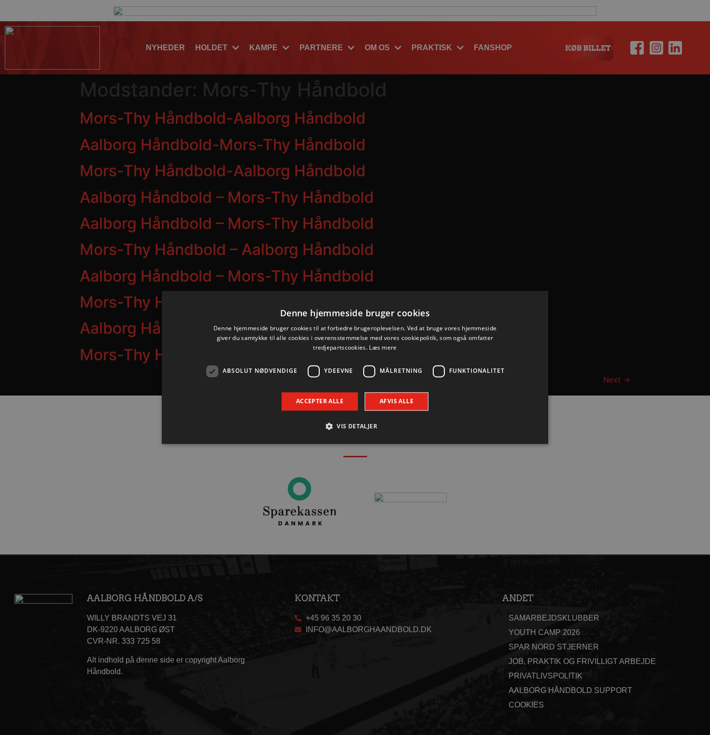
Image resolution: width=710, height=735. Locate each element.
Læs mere (383, 347)
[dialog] (355, 367)
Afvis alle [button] (396, 401)
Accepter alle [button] (319, 401)
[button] (355, 426)
